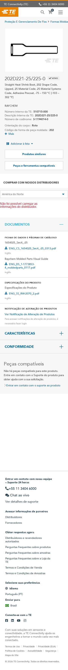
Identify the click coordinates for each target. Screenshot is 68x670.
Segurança (50, 650)
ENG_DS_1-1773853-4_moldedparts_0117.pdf (20, 265)
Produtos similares (34, 154)
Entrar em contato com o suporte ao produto (33, 385)
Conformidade (19, 347)
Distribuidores (13, 517)
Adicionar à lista (20, 143)
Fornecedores (13, 522)
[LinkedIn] (12, 620)
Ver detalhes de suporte (21, 502)
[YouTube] (18, 620)
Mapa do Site (12, 655)
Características (20, 333)
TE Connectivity (9, 12)
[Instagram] (25, 620)
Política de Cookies (14, 650)
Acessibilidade (35, 650)
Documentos (17, 224)
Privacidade (29, 646)
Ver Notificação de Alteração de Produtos (30, 314)
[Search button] (42, 11)
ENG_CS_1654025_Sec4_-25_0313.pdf (32, 248)
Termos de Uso (12, 646)
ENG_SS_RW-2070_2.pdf (24, 293)
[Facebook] (6, 620)
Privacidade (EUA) (47, 646)
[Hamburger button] (60, 12)
